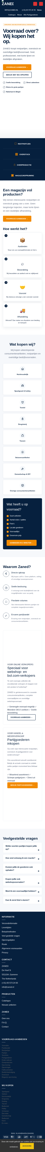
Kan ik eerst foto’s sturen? (17, 900)
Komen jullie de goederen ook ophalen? (19, 868)
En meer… (5, 1123)
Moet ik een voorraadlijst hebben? (21, 891)
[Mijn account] (35, 4)
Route (4, 944)
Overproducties (7, 1062)
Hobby (4, 1108)
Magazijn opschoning (9, 1077)
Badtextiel (5, 1118)
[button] (41, 4)
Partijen (4, 1053)
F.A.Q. (4, 1023)
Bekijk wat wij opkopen (17, 75)
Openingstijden (8, 940)
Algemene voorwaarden (12, 948)
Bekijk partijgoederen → (22, 785)
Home (39, 10)
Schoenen (5, 1111)
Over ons (5, 1018)
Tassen (4, 1104)
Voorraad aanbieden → (17, 67)
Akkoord (26, 1146)
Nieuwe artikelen (9, 1005)
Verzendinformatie (9, 923)
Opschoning (6, 1065)
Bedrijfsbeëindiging (8, 1072)
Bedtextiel (5, 1106)
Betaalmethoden (9, 932)
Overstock (5, 1075)
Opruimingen (6, 1067)
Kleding (4, 1101)
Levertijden (6, 928)
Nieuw (19, 15)
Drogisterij (5, 1099)
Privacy (5, 953)
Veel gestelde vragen (11, 936)
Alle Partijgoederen (31, 15)
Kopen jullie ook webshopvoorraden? (15, 880)
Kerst (4, 1121)
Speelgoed (5, 1091)
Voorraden (5, 1045)
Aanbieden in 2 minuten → (21, 543)
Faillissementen (7, 1070)
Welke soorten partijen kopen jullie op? (21, 847)
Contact (5, 1027)
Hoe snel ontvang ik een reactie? (20, 858)
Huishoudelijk (6, 1096)
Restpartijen (6, 1050)
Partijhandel (6, 1048)
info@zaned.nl (8, 987)
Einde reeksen (7, 1060)
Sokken (4, 1094)
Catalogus (12, 15)
